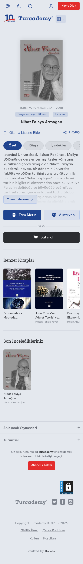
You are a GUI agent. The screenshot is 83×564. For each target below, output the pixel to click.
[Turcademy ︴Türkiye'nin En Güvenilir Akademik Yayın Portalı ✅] (28, 19)
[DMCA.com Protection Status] (66, 488)
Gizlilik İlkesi (29, 530)
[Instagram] (70, 503)
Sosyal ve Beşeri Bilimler (32, 114)
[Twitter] (54, 503)
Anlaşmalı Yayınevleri (20, 427)
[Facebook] (62, 503)
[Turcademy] (29, 503)
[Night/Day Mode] (18, 6)
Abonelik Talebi (41, 465)
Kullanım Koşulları (43, 538)
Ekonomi (60, 114)
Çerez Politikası (54, 530)
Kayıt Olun (69, 5)
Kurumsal (11, 439)
